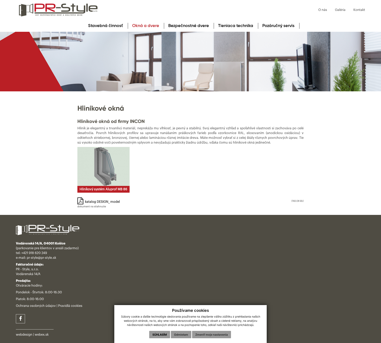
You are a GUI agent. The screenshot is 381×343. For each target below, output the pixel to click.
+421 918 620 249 (34, 253)
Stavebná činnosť (105, 26)
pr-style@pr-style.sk (41, 257)
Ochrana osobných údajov (36, 305)
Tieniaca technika (235, 26)
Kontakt (359, 10)
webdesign (24, 334)
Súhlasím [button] (159, 334)
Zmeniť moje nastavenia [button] (211, 334)
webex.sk (42, 334)
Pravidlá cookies (70, 305)
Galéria (340, 10)
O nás (322, 10)
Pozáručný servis (278, 26)
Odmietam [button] (181, 334)
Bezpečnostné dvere (188, 26)
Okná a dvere (145, 26)
